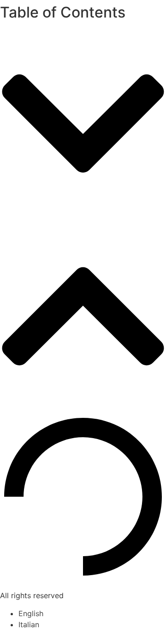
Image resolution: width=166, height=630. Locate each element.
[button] (83, 125)
